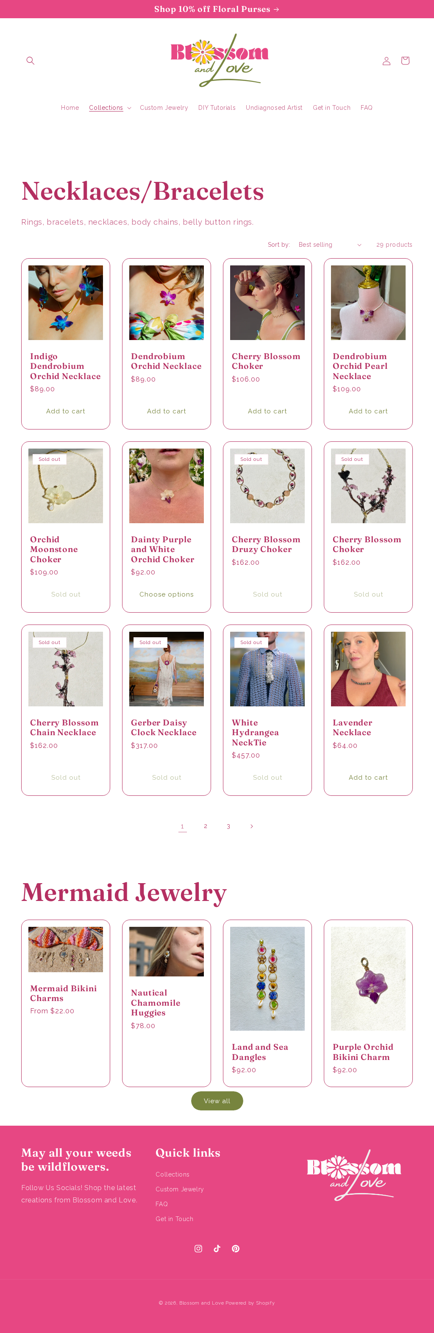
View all (217, 1101)
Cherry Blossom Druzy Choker (266, 544)
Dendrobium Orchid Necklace (166, 361)
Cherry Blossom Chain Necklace (64, 727)
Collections (173, 1174)
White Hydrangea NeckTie (255, 732)
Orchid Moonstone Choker (54, 549)
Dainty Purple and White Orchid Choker (163, 549)
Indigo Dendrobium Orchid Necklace (65, 366)
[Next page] (251, 826)
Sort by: (279, 244)
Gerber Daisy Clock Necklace (164, 727)
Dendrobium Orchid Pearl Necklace (360, 366)
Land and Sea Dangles (260, 1052)
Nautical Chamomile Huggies (156, 1003)
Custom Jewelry (180, 1189)
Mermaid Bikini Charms (63, 993)
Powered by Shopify (250, 1303)
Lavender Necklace (353, 727)
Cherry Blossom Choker (266, 361)
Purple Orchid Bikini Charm (363, 1052)
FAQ (162, 1204)
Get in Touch (174, 1219)
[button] (30, 60)
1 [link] (182, 826)
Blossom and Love (201, 1303)
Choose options (166, 594)
